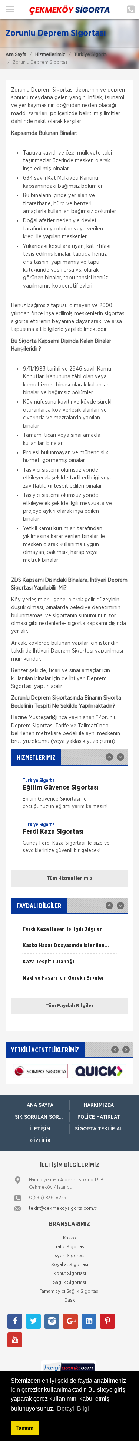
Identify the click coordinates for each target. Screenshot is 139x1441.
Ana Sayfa (16, 54)
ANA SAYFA (40, 1105)
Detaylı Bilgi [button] (73, 1408)
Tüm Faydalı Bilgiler (70, 1006)
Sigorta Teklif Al (99, 1129)
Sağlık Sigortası (69, 1282)
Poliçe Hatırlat (98, 1117)
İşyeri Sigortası (70, 1256)
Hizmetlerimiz (50, 54)
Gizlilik (40, 1140)
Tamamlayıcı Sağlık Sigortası (69, 1291)
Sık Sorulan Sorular (42, 1117)
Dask (69, 1300)
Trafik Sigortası (69, 1247)
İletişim (40, 1129)
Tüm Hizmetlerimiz (70, 878)
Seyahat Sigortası (69, 1264)
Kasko (69, 1238)
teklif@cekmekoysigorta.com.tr (63, 1208)
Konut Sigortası (69, 1273)
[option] (69, 796)
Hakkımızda (99, 1105)
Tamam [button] (24, 1428)
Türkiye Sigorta (90, 54)
